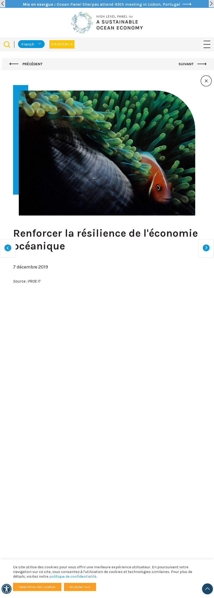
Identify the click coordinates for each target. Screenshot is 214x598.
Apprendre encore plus (42, 494)
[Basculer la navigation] (207, 44)
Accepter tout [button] (79, 587)
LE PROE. (110, 358)
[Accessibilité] (6, 588)
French (27, 44)
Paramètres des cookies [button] (37, 587)
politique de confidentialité (72, 576)
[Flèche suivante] (211, 3)
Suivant (187, 64)
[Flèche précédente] (2, 3)
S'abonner (62, 44)
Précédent (32, 64)
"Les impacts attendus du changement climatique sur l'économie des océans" (113, 351)
